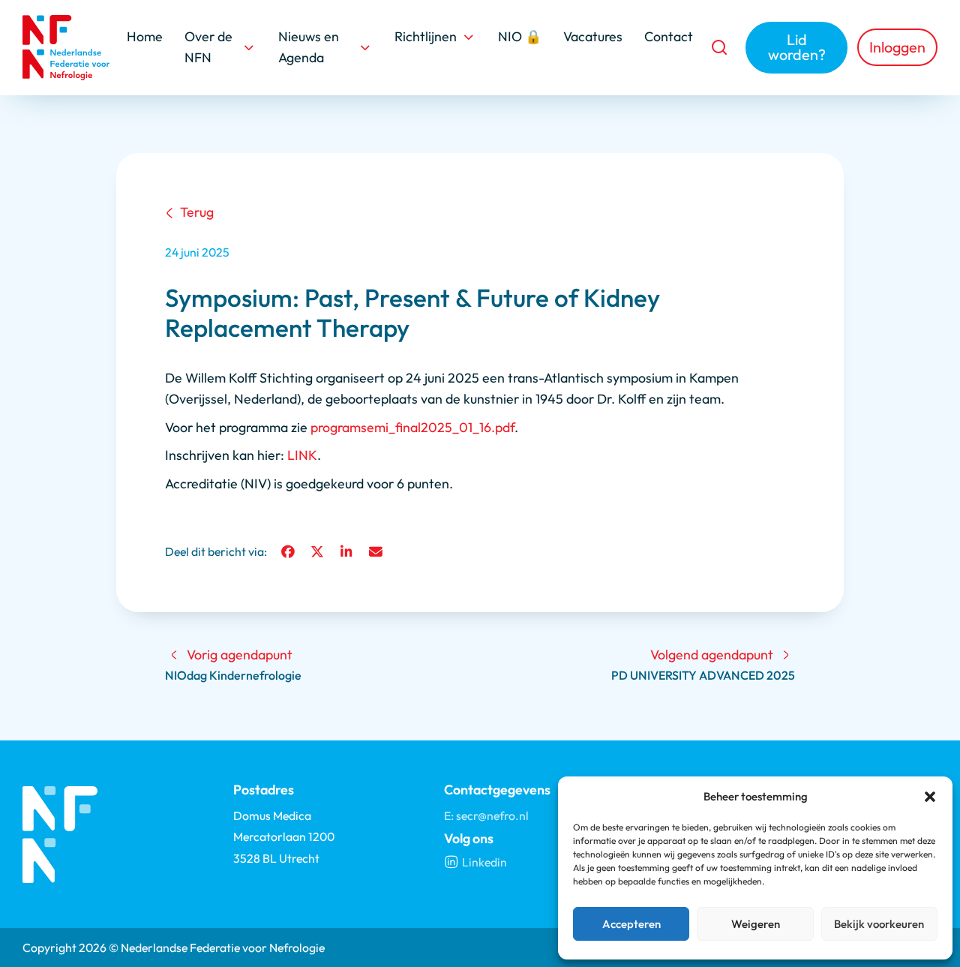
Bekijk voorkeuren (879, 924)
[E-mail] (375, 552)
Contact (668, 36)
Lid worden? (797, 47)
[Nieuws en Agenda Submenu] (365, 47)
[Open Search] (719, 47)
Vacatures (592, 36)
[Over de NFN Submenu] (249, 47)
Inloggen (897, 47)
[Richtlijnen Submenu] (468, 36)
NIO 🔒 (520, 36)
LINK (302, 455)
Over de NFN (208, 47)
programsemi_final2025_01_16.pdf (412, 427)
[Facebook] (288, 552)
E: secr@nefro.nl (486, 815)
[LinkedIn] (346, 552)
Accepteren (631, 924)
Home (145, 36)
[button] (930, 796)
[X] (317, 552)
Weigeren (755, 924)
